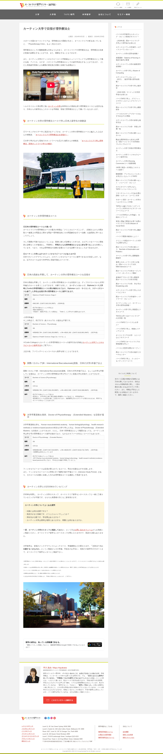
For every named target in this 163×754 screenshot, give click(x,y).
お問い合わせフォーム (83, 530)
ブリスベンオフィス (28, 733)
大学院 (53, 14)
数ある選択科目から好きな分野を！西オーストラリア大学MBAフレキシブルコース (127, 142)
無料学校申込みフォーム (106, 737)
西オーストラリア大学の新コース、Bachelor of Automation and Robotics (127, 249)
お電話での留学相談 (104, 734)
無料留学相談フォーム (105, 732)
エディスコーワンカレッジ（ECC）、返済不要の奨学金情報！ (127, 79)
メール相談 (128, 5)
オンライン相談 (118, 5)
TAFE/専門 (69, 14)
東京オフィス (26, 741)
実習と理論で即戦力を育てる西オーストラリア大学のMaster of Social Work (128, 223)
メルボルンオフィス (28, 728)
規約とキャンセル (128, 737)
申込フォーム (138, 5)
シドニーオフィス (27, 726)
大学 (37, 14)
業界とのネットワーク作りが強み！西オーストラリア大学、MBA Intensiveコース (127, 264)
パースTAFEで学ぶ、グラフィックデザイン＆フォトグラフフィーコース (128, 101)
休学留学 (86, 14)
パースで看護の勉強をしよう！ (127, 236)
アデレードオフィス (28, 738)
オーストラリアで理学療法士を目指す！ (52, 135)
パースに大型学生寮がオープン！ (128, 348)
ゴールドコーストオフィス (30, 736)
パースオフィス (27, 731)
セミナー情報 (123, 14)
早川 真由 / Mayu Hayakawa (55, 668)
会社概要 (126, 732)
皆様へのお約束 (128, 734)
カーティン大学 (54, 106)
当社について (104, 14)
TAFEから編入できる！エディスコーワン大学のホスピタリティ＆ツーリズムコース (128, 208)
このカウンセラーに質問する (62, 700)
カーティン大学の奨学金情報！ (127, 53)
